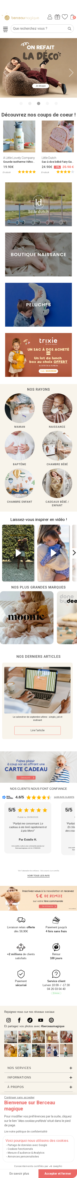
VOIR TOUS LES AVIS (38, 875)
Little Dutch (49, 158)
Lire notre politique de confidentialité (25, 1131)
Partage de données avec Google (27, 1145)
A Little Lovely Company (19, 158)
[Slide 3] (47, 103)
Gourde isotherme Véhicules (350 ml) (26, 161)
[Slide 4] (56, 103)
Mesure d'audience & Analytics (26, 1152)
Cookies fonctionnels (20, 1148)
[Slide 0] (21, 103)
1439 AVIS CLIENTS (64, 797)
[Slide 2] (38, 103)
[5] (27, 171)
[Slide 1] (29, 103)
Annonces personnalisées (23, 1156)
